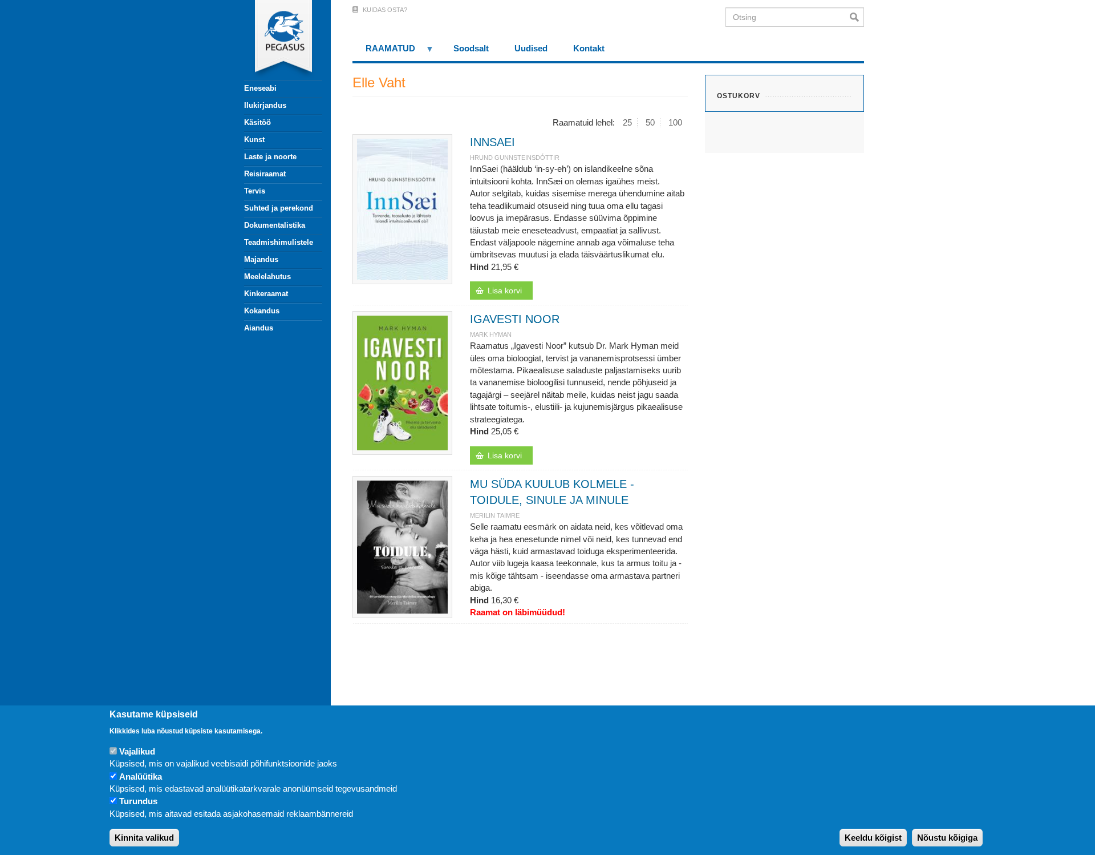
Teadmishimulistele (278, 242)
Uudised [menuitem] (531, 48)
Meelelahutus (267, 276)
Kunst (254, 139)
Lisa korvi (505, 290)
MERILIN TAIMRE (495, 515)
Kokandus (261, 310)
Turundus (138, 801)
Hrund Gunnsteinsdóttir (514, 157)
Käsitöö (257, 122)
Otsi (857, 17)
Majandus (261, 259)
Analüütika (140, 776)
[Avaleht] (276, 40)
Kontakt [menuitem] (589, 48)
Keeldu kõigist (873, 837)
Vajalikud (137, 751)
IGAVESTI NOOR (514, 319)
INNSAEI (492, 142)
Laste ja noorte (270, 156)
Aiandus (258, 328)
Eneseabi (260, 88)
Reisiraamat (265, 174)
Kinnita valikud (144, 837)
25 (627, 122)
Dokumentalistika (274, 225)
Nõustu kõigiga (947, 837)
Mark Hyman (491, 334)
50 (650, 122)
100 (675, 122)
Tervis (254, 191)
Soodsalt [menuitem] (471, 48)
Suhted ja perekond (278, 208)
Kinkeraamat (266, 293)
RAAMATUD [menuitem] (383, 52)
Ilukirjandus (265, 105)
